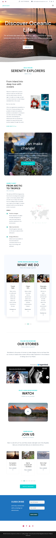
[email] (23, 526)
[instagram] (53, 1)
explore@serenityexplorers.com (40, 1)
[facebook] (49, 1)
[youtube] (51, 1)
